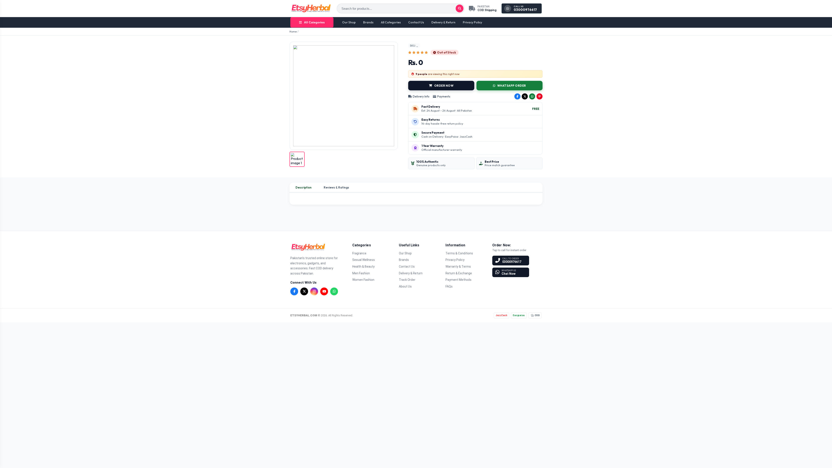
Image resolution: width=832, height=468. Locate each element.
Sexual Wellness (363, 260)
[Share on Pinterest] (539, 96)
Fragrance (359, 253)
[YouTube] (324, 291)
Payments (443, 96)
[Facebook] (294, 291)
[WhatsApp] (334, 291)
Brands (368, 22)
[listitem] (297, 159)
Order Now (444, 85)
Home (293, 31)
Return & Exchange (458, 273)
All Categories (391, 22)
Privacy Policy (472, 22)
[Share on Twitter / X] (525, 96)
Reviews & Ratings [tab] (336, 187)
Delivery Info (421, 96)
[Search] (459, 8)
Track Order (407, 279)
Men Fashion (361, 273)
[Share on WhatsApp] (532, 96)
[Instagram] (314, 291)
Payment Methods (458, 279)
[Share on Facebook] (517, 96)
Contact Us (416, 22)
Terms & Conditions (459, 253)
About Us (405, 286)
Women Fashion (363, 279)
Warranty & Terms (458, 266)
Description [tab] (304, 187)
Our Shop (349, 22)
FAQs (449, 286)
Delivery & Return (443, 22)
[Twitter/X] (304, 291)
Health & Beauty (363, 266)
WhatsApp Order (511, 85)
